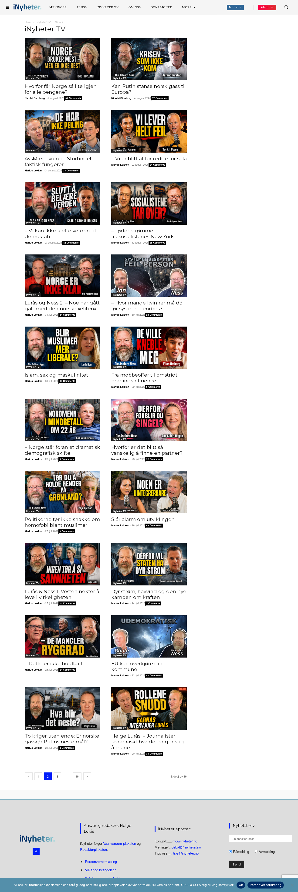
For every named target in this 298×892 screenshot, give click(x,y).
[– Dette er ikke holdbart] (62, 636)
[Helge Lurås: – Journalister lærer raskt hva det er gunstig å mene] (149, 708)
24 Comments (157, 164)
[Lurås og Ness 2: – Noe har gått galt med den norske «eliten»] (62, 275)
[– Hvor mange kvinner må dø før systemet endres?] (149, 275)
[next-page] (87, 776)
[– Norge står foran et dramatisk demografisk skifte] (62, 420)
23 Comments (71, 170)
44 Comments (67, 314)
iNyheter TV (43, 22)
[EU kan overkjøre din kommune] (149, 636)
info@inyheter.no (184, 841)
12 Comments (71, 242)
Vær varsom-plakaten (119, 843)
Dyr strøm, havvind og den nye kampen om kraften (148, 594)
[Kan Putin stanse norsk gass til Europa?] (149, 59)
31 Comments (73, 98)
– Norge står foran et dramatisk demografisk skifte (62, 450)
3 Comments (153, 603)
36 (77, 776)
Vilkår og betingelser (100, 869)
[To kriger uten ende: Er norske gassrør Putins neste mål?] (62, 708)
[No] (292, 885)
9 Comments (67, 459)
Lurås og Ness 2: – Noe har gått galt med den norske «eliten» (62, 305)
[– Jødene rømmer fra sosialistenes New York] (149, 203)
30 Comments (154, 753)
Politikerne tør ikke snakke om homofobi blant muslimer (62, 522)
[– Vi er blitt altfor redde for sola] (149, 131)
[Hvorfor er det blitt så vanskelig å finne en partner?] (149, 420)
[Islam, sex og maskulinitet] (62, 348)
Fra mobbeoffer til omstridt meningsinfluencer (144, 378)
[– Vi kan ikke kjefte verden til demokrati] (62, 203)
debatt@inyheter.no (186, 847)
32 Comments (154, 459)
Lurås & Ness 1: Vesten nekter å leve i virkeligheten (62, 594)
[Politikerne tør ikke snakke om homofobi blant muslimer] (62, 492)
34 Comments (67, 381)
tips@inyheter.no (186, 853)
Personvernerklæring (101, 861)
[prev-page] (29, 776)
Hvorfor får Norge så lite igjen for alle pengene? (61, 89)
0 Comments (153, 386)
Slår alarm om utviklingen (143, 519)
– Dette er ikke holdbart (54, 663)
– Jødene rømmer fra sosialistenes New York (142, 233)
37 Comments (160, 98)
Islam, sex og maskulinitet (56, 375)
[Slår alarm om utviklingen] (149, 492)
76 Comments (67, 603)
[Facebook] (36, 851)
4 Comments (67, 747)
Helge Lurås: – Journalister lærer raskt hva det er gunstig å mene (147, 741)
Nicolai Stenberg (35, 98)
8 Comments (67, 531)
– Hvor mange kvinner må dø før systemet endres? (147, 305)
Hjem (28, 22)
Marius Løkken (34, 170)
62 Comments (154, 525)
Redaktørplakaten (93, 849)
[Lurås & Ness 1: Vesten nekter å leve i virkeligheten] (62, 564)
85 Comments (157, 242)
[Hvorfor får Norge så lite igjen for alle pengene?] (62, 59)
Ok (241, 885)
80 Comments (154, 675)
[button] (286, 7)
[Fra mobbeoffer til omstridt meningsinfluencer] (149, 348)
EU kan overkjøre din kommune (137, 666)
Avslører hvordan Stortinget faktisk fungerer (58, 161)
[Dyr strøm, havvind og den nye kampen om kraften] (149, 564)
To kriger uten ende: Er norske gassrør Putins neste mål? (62, 739)
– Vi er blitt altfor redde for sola (149, 158)
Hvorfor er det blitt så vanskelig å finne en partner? (147, 450)
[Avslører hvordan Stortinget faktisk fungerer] (62, 131)
